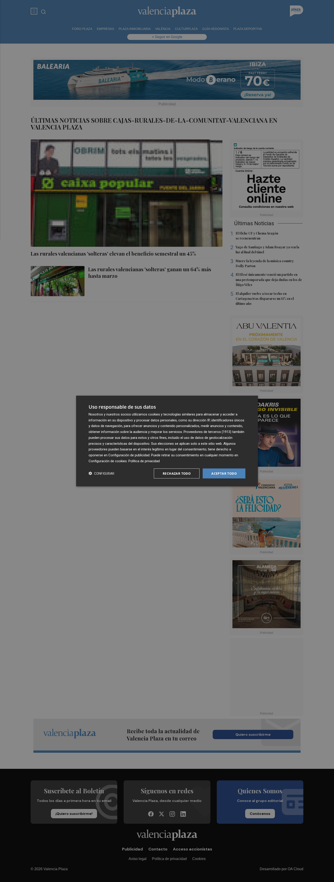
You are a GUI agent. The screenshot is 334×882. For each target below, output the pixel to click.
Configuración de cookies (108, 461)
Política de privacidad (144, 461)
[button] (101, 473)
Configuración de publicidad (129, 455)
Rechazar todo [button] (177, 473)
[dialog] (167, 441)
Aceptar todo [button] (224, 473)
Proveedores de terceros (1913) (207, 432)
